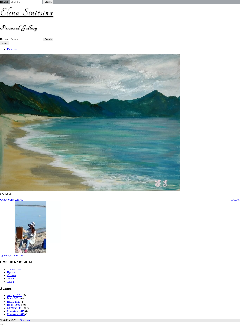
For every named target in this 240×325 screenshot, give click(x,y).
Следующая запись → (13, 199)
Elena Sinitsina (26, 12)
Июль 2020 (13, 301)
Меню (4, 43)
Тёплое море (14, 269)
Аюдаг (11, 278)
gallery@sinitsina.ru (12, 255)
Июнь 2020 (13, 304)
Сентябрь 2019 (16, 311)
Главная (12, 49)
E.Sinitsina (24, 320)
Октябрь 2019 (15, 307)
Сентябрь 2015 (16, 314)
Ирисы (11, 272)
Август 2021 (14, 295)
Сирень (11, 275)
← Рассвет (233, 199)
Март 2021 (13, 298)
